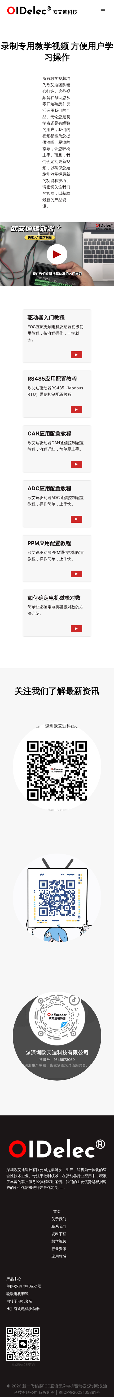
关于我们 (58, 1219)
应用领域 (58, 1256)
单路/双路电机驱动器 (23, 1286)
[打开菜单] (103, 10)
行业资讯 (58, 1248)
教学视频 (58, 1241)
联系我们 (58, 1226)
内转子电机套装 (19, 1301)
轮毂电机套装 (17, 1293)
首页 (57, 1211)
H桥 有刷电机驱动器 (23, 1308)
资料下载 (58, 1233)
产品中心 (13, 1278)
